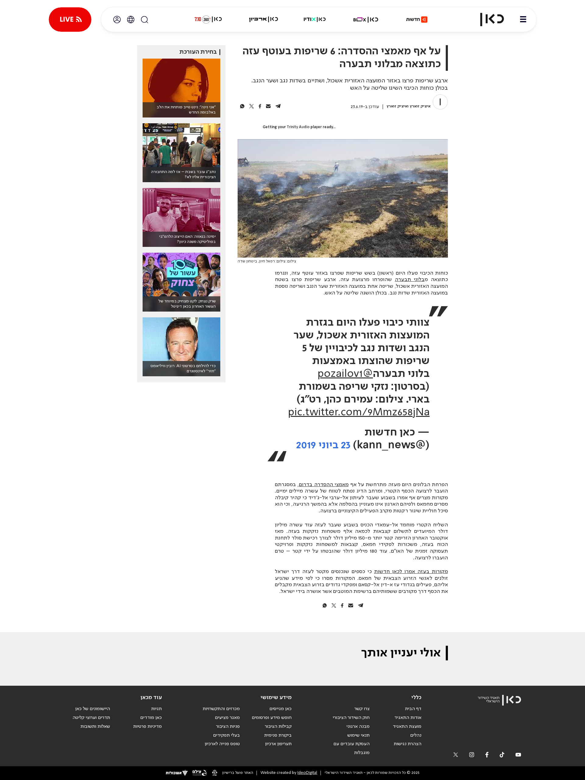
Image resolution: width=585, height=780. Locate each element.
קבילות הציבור (278, 726)
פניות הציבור (228, 726)
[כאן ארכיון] (263, 19)
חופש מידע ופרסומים (272, 717)
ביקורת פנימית (278, 735)
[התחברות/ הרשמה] (117, 19)
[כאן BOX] (366, 19)
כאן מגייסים (280, 708)
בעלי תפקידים (226, 735)
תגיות (156, 708)
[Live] (70, 19)
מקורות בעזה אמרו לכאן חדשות (411, 571)
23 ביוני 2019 (323, 445)
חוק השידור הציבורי (351, 717)
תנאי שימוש (358, 735)
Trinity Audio (298, 127)
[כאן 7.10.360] (208, 19)
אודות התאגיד (407, 717)
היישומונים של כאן (92, 708)
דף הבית (413, 708)
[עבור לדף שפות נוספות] (131, 19)
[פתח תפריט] (523, 19)
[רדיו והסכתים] (315, 19)
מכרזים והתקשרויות (221, 708)
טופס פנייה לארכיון (222, 744)
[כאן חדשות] (416, 19)
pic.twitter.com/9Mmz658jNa (359, 412)
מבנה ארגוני (358, 726)
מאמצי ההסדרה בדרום (324, 484)
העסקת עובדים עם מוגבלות (351, 748)
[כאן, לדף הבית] (487, 19)
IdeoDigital (307, 773)
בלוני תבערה (410, 279)
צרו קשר (362, 708)
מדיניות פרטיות (147, 726)
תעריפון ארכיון (278, 743)
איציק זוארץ (420, 106)
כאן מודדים (151, 717)
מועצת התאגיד (407, 726)
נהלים (415, 735)
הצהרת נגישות (407, 744)
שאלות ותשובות (95, 726)
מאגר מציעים (227, 717)
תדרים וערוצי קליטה (91, 717)
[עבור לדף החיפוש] (144, 19)
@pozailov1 (345, 374)
